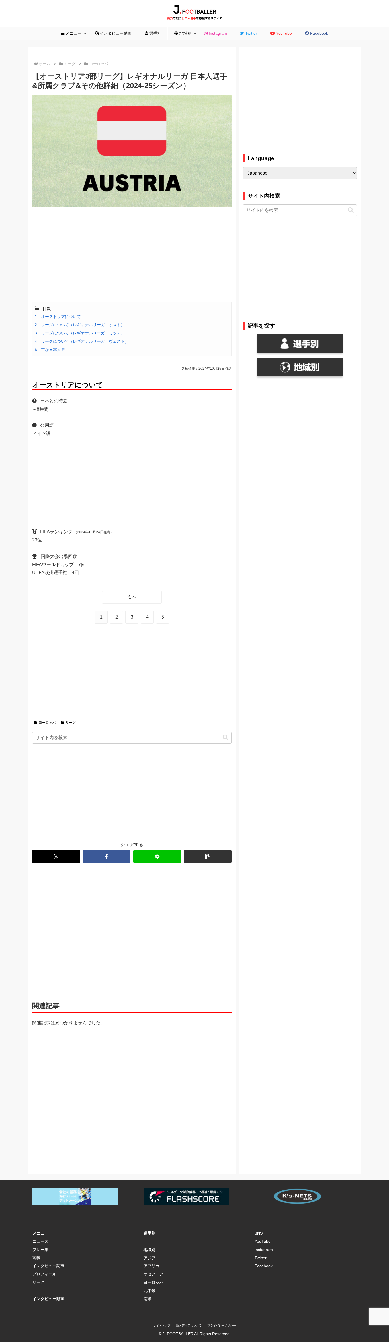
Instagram (264, 1249)
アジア (149, 1258)
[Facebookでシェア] (106, 856)
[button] (225, 737)
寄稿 (36, 1258)
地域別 (149, 1249)
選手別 (149, 1233)
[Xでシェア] (56, 856)
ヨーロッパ (47, 723)
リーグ (70, 723)
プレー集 (40, 1249)
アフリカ (151, 1266)
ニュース (40, 1241)
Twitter (261, 1258)
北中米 (149, 1290)
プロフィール (44, 1274)
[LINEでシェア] (157, 856)
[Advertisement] (132, 254)
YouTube (263, 1241)
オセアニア (153, 1274)
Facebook (264, 1266)
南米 (147, 1298)
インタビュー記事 (48, 1266)
